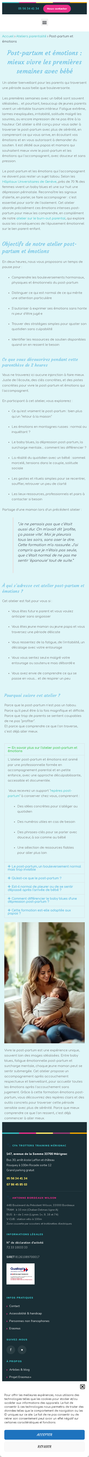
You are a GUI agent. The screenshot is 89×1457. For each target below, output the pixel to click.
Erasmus (15, 1328)
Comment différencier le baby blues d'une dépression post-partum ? (42, 900)
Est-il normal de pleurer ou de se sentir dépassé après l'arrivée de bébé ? (40, 888)
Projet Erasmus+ (20, 1377)
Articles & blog (19, 1370)
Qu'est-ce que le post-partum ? (37, 878)
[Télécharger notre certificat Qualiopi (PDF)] (44, 1273)
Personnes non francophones (29, 1321)
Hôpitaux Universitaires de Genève (29, 181)
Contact (14, 1306)
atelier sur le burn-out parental (40, 218)
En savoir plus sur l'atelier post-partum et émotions (42, 749)
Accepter (44, 1435)
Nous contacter (57, 8)
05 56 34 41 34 (28, 9)
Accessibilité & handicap (25, 1313)
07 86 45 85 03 (16, 1184)
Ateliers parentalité (31, 36)
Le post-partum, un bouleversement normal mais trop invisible (44, 868)
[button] (82, 1387)
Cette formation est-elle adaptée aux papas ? (39, 912)
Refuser (44, 1447)
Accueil (8, 36)
